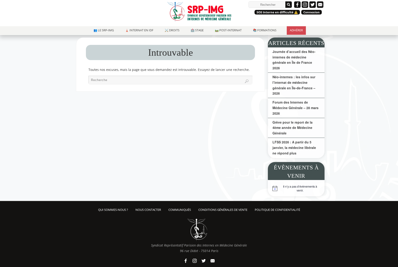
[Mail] (320, 4)
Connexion (311, 12)
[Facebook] (297, 4)
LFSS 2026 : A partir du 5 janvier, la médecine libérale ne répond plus (294, 147)
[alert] (296, 189)
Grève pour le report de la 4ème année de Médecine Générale (292, 128)
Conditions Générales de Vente (222, 210)
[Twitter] (312, 4)
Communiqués (179, 210)
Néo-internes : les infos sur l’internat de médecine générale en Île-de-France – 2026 (293, 85)
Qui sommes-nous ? (113, 210)
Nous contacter (148, 210)
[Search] (246, 81)
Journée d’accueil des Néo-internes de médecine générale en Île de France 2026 (294, 59)
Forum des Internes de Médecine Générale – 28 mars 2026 (295, 108)
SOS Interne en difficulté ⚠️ (277, 12)
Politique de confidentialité (277, 210)
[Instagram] (305, 4)
